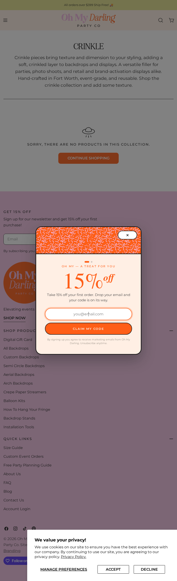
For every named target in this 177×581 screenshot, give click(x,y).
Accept (113, 569)
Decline (149, 569)
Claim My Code (88, 329)
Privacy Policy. (73, 557)
